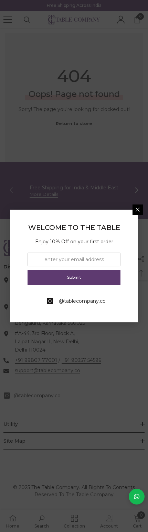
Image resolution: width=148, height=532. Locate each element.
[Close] (138, 209)
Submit (74, 277)
